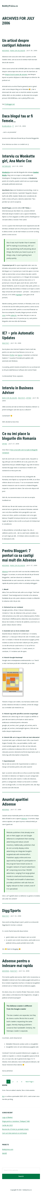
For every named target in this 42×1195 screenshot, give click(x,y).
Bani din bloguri (17, 50)
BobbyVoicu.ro (10, 6)
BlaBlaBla (6, 126)
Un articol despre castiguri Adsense (16, 43)
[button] (38, 5)
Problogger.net (9, 104)
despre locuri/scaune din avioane (16, 74)
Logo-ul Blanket (7, 1117)
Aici (3, 1096)
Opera (20, 355)
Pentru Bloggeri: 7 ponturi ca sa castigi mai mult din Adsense (19, 555)
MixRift (4, 1153)
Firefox (12, 355)
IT (13, 126)
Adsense (5, 50)
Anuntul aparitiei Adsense (15, 802)
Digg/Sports (11, 910)
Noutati (5, 343)
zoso (3, 315)
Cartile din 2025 (7, 1125)
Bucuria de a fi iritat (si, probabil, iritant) (15, 1129)
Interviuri (6, 166)
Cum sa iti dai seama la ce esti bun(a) (14, 1133)
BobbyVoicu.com (7, 1149)
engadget (19, 295)
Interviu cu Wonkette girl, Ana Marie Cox (18, 158)
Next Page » (29, 1082)
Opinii (28, 398)
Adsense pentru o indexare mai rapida (17, 963)
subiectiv (14, 315)
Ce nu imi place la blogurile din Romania (19, 436)
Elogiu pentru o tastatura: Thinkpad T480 (16, 1121)
